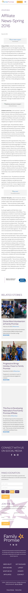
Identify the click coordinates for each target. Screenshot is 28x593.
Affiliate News (5, 10)
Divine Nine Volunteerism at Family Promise (14, 322)
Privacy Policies (10, 590)
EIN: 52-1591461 (18, 584)
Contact (20, 574)
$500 (17, 492)
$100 (7, 492)
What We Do (7, 571)
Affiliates (7, 574)
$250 (12, 492)
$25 (3, 492)
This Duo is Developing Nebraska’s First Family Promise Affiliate (13, 410)
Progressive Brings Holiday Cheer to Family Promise (13, 366)
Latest (20, 568)
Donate (20, 2)
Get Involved (21, 564)
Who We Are (7, 568)
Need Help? (7, 564)
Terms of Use (18, 590)
